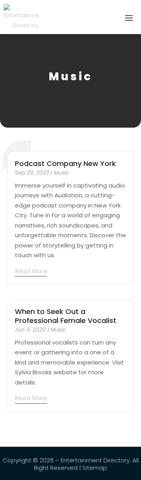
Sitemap (94, 468)
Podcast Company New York (65, 163)
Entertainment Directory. (96, 460)
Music (61, 173)
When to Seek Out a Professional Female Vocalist (65, 316)
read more (31, 271)
